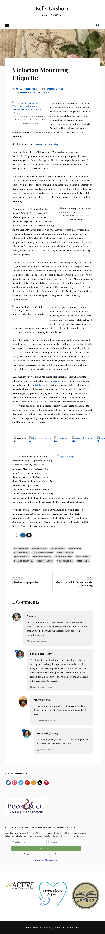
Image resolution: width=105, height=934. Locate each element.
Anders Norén (71, 928)
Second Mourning (45, 561)
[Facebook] (8, 782)
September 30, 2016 (56, 89)
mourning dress (22, 557)
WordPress (44, 928)
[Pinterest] (27, 782)
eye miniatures (37, 385)
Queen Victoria (83, 557)
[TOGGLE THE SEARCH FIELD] (98, 25)
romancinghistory (26, 89)
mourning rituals (63, 557)
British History (28, 92)
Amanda (32, 616)
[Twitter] (20, 782)
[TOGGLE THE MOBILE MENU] (7, 25)
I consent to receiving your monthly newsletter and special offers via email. (39, 854)
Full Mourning (58, 548)
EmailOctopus (52, 860)
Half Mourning (21, 553)
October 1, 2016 (48, 750)
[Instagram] (14, 782)
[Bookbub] (46, 782)
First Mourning (39, 548)
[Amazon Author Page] (39, 782)
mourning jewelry (42, 557)
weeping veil (83, 561)
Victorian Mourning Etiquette (40, 74)
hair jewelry (75, 548)
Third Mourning (65, 561)
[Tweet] (29, 535)
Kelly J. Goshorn (65, 553)
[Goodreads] (33, 782)
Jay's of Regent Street (43, 553)
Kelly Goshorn (52, 8)
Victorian (43, 92)
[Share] (23, 535)
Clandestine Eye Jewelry (25, 582)
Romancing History (23, 561)
